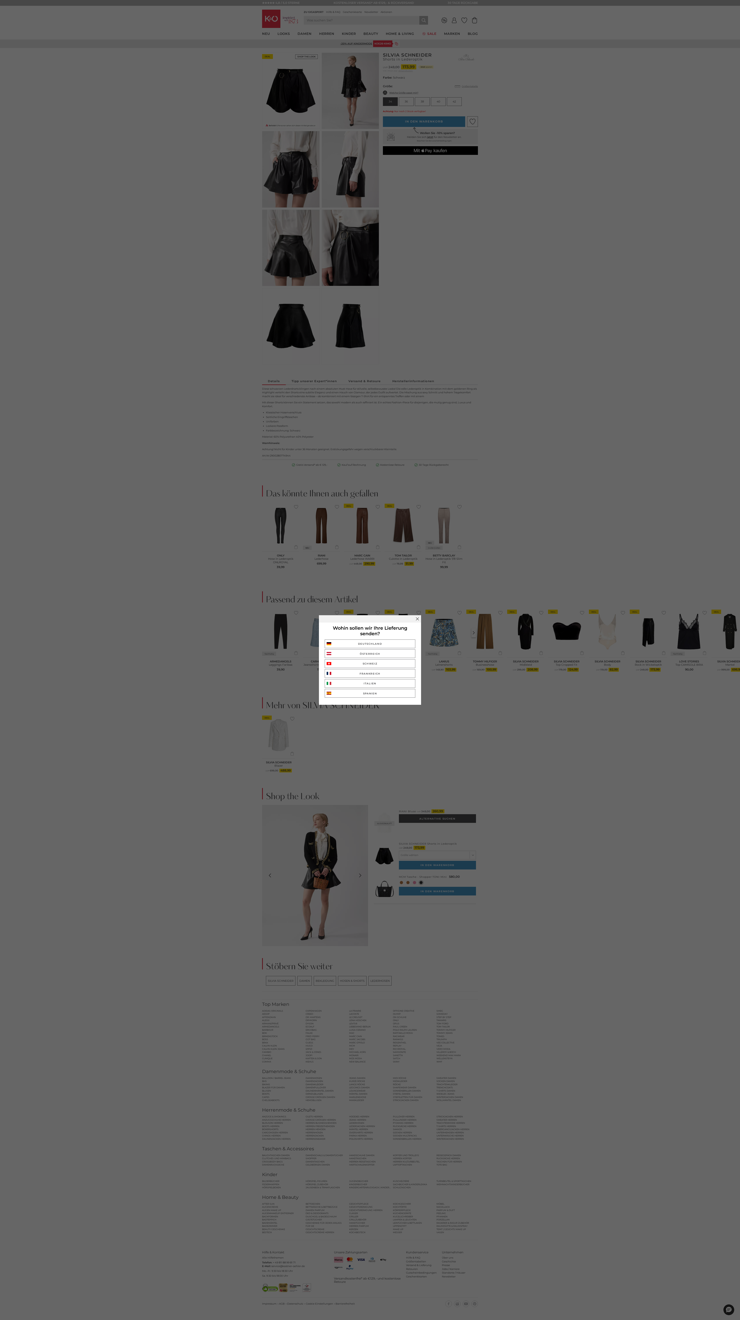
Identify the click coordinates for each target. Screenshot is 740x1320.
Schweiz (370, 663)
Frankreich (370, 673)
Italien (370, 683)
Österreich (370, 653)
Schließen (417, 619)
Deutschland (370, 643)
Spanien (370, 693)
